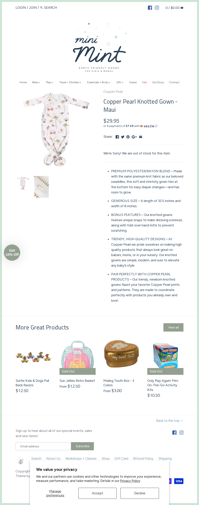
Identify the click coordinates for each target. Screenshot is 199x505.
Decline (139, 493)
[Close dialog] (170, 210)
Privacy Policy (130, 481)
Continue (61, 285)
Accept (97, 493)
